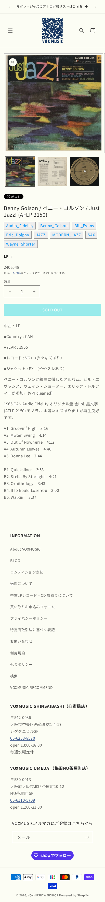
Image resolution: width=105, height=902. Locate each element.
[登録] (87, 837)
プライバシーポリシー (28, 618)
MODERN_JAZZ (66, 234)
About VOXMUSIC (25, 549)
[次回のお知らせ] (95, 6)
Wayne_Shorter (20, 244)
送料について (21, 583)
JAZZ (40, 234)
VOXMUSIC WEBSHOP (43, 895)
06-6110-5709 (22, 800)
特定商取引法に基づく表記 (32, 629)
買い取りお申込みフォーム (32, 606)
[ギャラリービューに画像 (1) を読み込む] (20, 172)
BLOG (15, 560)
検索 (14, 675)
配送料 (17, 273)
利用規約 (17, 652)
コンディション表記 (26, 572)
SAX (91, 234)
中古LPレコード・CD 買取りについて (41, 595)
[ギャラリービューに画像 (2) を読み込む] (52, 172)
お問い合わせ (21, 641)
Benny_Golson (54, 225)
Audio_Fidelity (19, 225)
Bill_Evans (84, 225)
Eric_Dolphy (17, 234)
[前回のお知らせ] (9, 6)
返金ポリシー (21, 664)
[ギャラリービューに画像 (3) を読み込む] (85, 172)
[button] (10, 30)
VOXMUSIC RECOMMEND (31, 687)
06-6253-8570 (22, 738)
